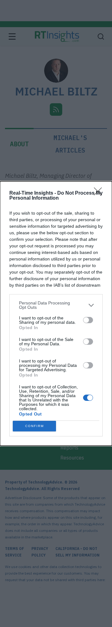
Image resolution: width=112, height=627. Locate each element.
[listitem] (56, 305)
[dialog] (56, 313)
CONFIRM (34, 426)
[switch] (88, 320)
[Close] (100, 193)
